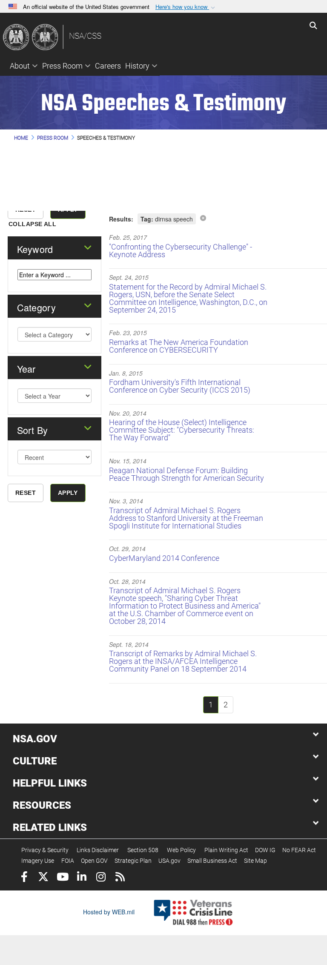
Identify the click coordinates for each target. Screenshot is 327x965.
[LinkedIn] (81, 877)
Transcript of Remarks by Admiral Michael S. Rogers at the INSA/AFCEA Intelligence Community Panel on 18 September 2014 (183, 661)
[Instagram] (100, 877)
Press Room (62, 65)
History (137, 65)
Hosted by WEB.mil (109, 912)
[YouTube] (62, 877)
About (20, 65)
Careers (108, 65)
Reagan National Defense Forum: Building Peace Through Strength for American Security (186, 474)
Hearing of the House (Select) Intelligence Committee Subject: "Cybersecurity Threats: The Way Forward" (181, 430)
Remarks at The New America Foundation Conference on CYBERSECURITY (178, 346)
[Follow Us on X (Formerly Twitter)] (43, 877)
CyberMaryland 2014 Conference (164, 558)
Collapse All (32, 224)
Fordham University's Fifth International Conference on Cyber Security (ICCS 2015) (179, 386)
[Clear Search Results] (203, 217)
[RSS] (119, 877)
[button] (186, 7)
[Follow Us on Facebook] (24, 877)
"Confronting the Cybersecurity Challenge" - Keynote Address (180, 250)
